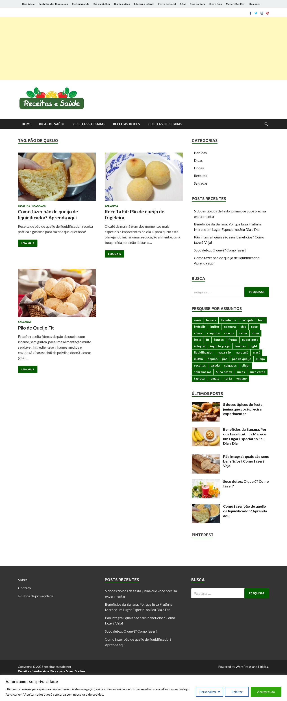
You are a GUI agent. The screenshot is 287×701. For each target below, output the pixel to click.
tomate (214, 378)
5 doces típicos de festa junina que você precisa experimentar (243, 409)
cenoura (230, 326)
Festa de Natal (167, 4)
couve (198, 333)
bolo (261, 320)
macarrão (224, 352)
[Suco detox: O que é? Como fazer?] (206, 482)
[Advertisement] (143, 48)
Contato (24, 588)
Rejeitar (236, 692)
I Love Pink (215, 4)
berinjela (247, 320)
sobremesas (202, 372)
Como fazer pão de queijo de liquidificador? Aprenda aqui (245, 511)
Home (26, 124)
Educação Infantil (144, 4)
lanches (240, 346)
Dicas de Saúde (52, 124)
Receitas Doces (126, 124)
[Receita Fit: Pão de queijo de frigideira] (144, 178)
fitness (219, 339)
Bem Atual (28, 4)
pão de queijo (241, 359)
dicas (255, 333)
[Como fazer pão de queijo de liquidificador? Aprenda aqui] (57, 178)
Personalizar (207, 692)
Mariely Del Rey (235, 4)
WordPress (244, 666)
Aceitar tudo (266, 692)
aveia (197, 320)
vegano (241, 378)
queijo (260, 359)
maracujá (241, 352)
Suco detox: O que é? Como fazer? (220, 250)
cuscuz (229, 333)
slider (245, 365)
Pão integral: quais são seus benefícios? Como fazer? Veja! (246, 461)
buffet (214, 326)
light (253, 346)
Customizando (80, 4)
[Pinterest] (267, 13)
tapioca (199, 378)
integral (199, 346)
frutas (232, 339)
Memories (255, 4)
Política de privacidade (35, 596)
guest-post (250, 339)
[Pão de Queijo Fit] (57, 295)
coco (254, 326)
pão (224, 359)
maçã (256, 352)
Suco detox (224, 372)
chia (243, 326)
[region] (143, 688)
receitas (200, 365)
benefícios (228, 320)
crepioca (213, 333)
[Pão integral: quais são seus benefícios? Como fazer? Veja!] (206, 457)
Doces (199, 168)
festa (197, 339)
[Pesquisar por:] (230, 292)
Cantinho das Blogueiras (53, 4)
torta (228, 378)
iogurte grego (220, 346)
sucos (241, 372)
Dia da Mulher (101, 4)
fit (207, 339)
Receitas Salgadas (88, 124)
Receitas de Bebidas (165, 124)
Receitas (24, 205)
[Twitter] (256, 13)
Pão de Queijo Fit (36, 327)
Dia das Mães (122, 4)
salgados (230, 365)
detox (243, 333)
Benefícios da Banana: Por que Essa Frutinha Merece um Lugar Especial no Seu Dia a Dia (245, 436)
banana (211, 320)
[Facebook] (250, 13)
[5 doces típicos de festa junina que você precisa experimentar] (206, 405)
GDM (183, 4)
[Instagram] (261, 13)
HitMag (263, 666)
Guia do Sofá (197, 4)
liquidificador (203, 352)
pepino (212, 359)
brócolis (200, 326)
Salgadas (39, 205)
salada (215, 365)
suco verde (257, 372)
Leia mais (27, 243)
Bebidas (200, 153)
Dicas (198, 160)
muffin (198, 359)
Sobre (22, 580)
